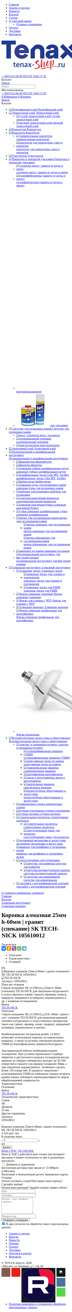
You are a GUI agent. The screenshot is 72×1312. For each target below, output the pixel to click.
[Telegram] (24, 948)
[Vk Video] (60, 1272)
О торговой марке (20, 21)
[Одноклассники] (9, 948)
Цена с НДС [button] (9, 1150)
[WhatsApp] (19, 948)
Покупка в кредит (20, 1253)
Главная (14, 4)
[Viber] (14, 948)
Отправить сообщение (15, 1220)
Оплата (13, 27)
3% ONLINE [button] (26, 1150)
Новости (14, 11)
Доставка (14, 31)
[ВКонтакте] (3, 948)
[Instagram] (5, 1272)
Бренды (13, 1236)
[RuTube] (38, 1285)
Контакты (15, 34)
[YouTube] (15, 1272)
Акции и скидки (19, 7)
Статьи (13, 17)
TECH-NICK (9, 1007)
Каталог (14, 14)
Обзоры (14, 1243)
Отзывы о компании (29, 24)
